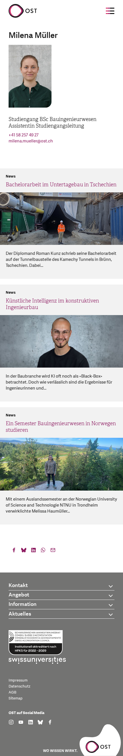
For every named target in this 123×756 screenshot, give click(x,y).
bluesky (23, 551)
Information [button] (23, 604)
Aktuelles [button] (20, 614)
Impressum (18, 680)
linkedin (33, 551)
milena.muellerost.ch (31, 141)
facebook (14, 551)
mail (52, 551)
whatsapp (43, 551)
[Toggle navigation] (110, 11)
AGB (12, 692)
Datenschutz (19, 686)
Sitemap (16, 698)
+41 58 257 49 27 (24, 135)
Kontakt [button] (18, 585)
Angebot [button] (19, 594)
